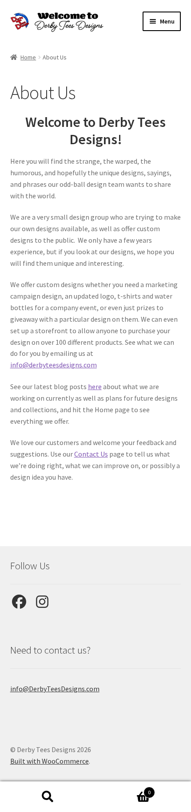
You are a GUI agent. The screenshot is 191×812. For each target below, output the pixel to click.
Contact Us (91, 453)
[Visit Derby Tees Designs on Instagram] (42, 604)
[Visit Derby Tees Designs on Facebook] (19, 604)
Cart (123, 789)
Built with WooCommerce (49, 761)
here (95, 386)
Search (48, 797)
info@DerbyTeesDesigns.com (54, 688)
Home (28, 57)
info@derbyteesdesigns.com (53, 364)
